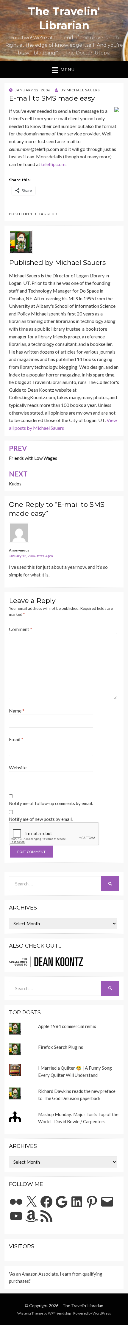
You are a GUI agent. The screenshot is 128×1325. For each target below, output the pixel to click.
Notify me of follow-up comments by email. (51, 803)
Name (16, 710)
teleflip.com (53, 164)
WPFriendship (59, 1313)
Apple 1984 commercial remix (67, 1026)
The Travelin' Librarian (83, 1305)
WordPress (102, 1313)
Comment (20, 629)
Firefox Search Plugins (60, 1047)
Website (17, 767)
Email (16, 739)
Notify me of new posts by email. (41, 819)
